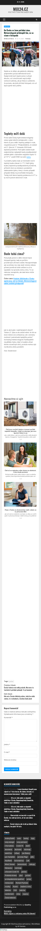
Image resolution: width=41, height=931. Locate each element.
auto (19, 838)
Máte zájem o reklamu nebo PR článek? (20, 913)
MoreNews (36, 924)
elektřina (8, 853)
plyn (20, 875)
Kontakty (7, 911)
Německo (8, 868)
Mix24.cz (20, 9)
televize (8, 890)
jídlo (32, 857)
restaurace (9, 883)
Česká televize (10, 898)
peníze (23, 872)
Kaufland (8, 861)
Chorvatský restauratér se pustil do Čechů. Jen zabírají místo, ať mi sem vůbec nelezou (19, 817)
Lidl (27, 861)
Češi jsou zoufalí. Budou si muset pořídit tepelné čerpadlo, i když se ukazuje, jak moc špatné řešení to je (20, 431)
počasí (11, 681)
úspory (25, 894)
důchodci (18, 849)
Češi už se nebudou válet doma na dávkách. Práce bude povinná (20, 471)
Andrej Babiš (9, 838)
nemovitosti (22, 864)
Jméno (7, 744)
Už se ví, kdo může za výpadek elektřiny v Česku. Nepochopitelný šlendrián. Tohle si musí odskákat (19, 800)
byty (32, 838)
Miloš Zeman (10, 864)
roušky (7, 886)
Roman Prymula (22, 883)
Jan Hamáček (10, 857)
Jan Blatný (26, 853)
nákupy (32, 864)
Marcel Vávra (9, 39)
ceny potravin (22, 842)
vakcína (22, 890)
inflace (17, 853)
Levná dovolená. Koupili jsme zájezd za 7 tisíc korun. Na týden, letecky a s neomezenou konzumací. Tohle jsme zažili (20, 791)
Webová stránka (10, 760)
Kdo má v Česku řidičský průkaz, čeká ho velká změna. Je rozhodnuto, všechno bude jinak (19, 696)
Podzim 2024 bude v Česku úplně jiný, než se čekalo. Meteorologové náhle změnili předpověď (20, 280)
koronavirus (19, 861)
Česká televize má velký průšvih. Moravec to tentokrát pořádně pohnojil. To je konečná (19, 687)
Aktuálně (7, 26)
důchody (27, 849)
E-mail (7, 752)
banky (26, 838)
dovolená (8, 849)
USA (15, 890)
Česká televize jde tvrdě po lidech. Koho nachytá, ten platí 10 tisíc (20, 825)
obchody (18, 868)
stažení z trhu (26, 886)
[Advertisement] (20, 109)
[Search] (36, 20)
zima (18, 894)
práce (29, 879)
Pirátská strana (10, 875)
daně (28, 846)
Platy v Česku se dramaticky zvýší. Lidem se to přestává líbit (20, 511)
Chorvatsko (9, 846)
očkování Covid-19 (12, 872)
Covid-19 (20, 846)
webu (29, 157)
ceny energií (9, 842)
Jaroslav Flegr (23, 857)
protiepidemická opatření (14, 879)
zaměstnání (9, 894)
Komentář (8, 717)
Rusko (15, 886)
